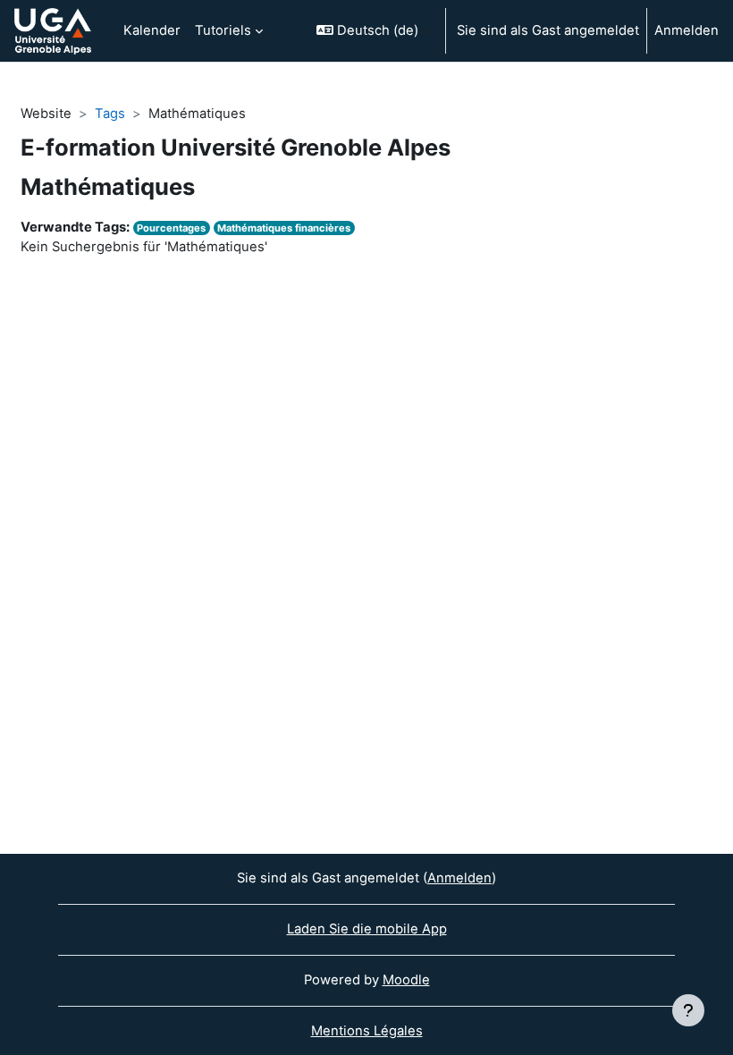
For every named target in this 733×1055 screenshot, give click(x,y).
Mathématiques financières (283, 228)
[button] (373, 31)
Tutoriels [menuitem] (223, 30)
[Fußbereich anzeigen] (688, 1010)
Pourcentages (171, 228)
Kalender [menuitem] (152, 30)
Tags (110, 114)
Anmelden (686, 30)
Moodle (406, 980)
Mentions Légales (367, 1031)
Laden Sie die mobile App (367, 929)
